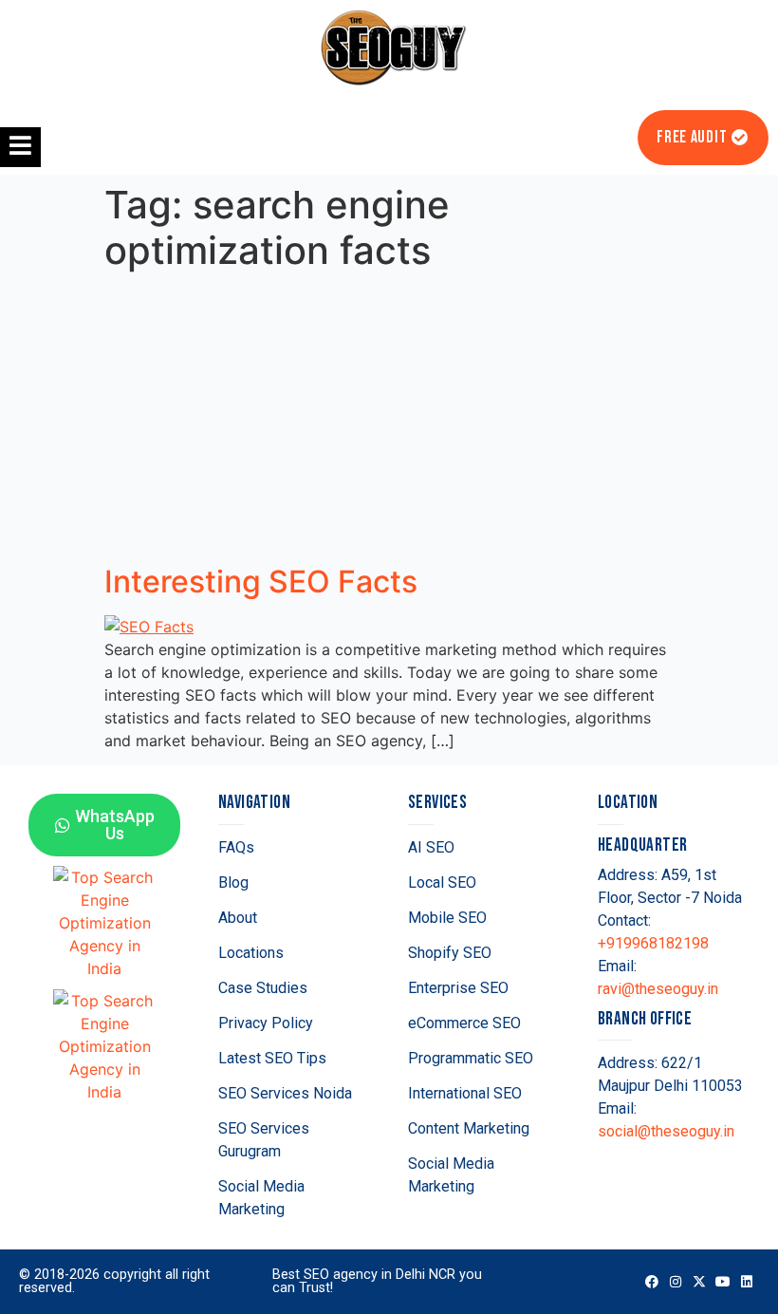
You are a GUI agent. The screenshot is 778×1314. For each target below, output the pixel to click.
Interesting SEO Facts (260, 581)
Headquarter (642, 845)
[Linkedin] (747, 1281)
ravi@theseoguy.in (658, 989)
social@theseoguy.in (666, 1131)
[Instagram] (675, 1281)
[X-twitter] (699, 1281)
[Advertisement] (389, 421)
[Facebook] (651, 1281)
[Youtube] (723, 1281)
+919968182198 (653, 943)
